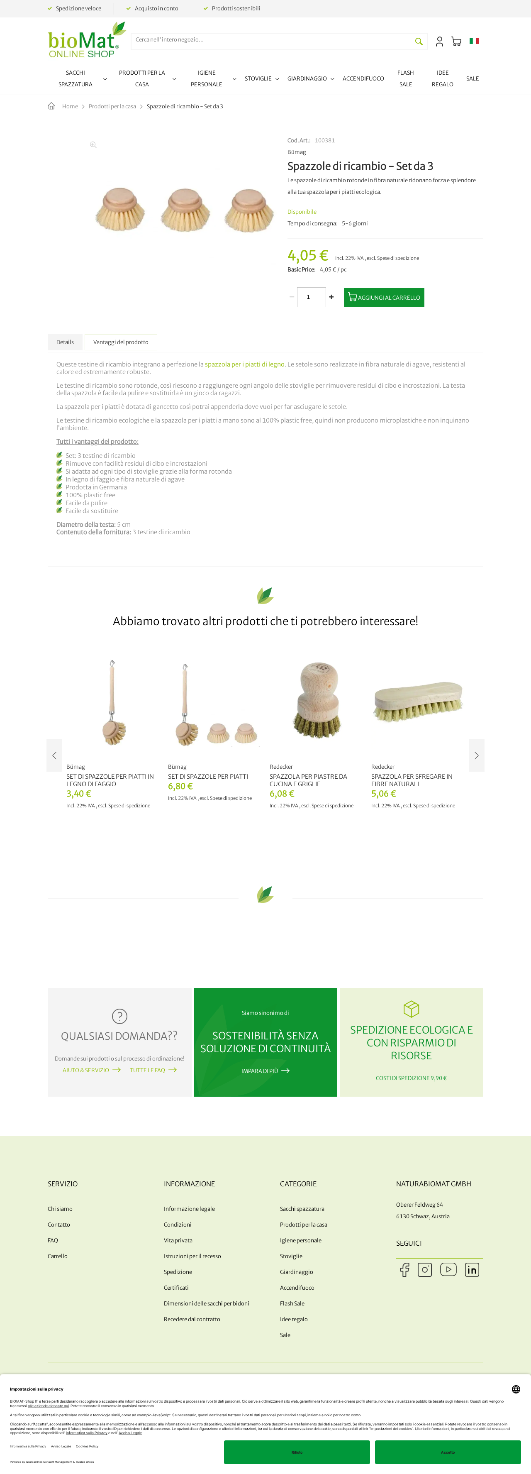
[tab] (65, 342)
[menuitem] (79, 80)
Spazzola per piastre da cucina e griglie (308, 780)
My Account (439, 41)
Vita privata (178, 1240)
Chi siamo (60, 1208)
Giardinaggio (296, 1272)
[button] (474, 41)
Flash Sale (292, 1303)
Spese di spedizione (398, 258)
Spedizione (178, 1272)
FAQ (53, 1240)
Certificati (176, 1287)
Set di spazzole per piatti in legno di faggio (110, 780)
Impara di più (259, 1071)
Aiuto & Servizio (86, 1070)
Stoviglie (291, 1256)
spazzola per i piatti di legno (245, 364)
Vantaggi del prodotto (121, 342)
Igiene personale (301, 1240)
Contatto (59, 1224)
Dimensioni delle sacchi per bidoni (206, 1303)
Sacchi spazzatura (302, 1208)
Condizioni (178, 1224)
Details (65, 342)
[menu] (265, 80)
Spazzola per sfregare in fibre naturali (412, 780)
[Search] (419, 41)
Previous (54, 755)
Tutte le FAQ (147, 1070)
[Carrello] (456, 41)
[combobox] (271, 40)
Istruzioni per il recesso (192, 1256)
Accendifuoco (297, 1287)
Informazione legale (189, 1208)
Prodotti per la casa (112, 106)
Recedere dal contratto (192, 1319)
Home (70, 106)
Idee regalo (294, 1319)
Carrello (58, 1256)
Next (477, 755)
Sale (285, 1335)
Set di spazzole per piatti (208, 776)
